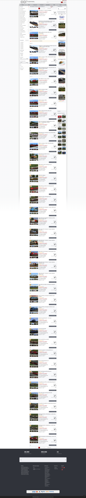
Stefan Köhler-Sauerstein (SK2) (44, 332)
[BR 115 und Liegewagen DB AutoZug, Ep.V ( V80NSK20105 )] (34, 373)
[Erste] (36, 8)
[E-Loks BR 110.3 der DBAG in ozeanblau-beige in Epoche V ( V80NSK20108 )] (34, 405)
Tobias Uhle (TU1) (42, 126)
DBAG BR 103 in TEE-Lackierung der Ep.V (45, 164)
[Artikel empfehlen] (32, 19)
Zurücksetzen (27, 40)
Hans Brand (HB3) (42, 168)
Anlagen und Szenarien (23, 20)
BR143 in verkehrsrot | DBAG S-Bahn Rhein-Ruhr (46, 143)
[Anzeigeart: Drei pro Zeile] (52, 6)
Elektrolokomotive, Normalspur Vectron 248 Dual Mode (47, 132)
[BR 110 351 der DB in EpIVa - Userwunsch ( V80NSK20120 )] (34, 320)
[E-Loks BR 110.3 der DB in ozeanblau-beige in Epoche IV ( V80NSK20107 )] (34, 384)
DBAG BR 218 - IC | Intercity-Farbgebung (45, 10)
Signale (21, 33)
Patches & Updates (47, 471)
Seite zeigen (49, 8)
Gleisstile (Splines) (22, 30)
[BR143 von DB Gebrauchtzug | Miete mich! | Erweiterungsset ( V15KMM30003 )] (34, 34)
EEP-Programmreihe (22, 13)
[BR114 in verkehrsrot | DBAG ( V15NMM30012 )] (34, 91)
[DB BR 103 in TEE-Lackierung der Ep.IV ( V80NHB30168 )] (34, 199)
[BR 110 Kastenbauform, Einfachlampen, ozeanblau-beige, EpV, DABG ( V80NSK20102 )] (34, 416)
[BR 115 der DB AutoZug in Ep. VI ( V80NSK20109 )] (34, 363)
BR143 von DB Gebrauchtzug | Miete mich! (45, 110)
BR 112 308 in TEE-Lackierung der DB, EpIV (45, 392)
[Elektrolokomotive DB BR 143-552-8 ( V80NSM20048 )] (34, 156)
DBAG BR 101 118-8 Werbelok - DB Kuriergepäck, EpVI (47, 251)
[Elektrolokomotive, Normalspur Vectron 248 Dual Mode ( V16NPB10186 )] (34, 135)
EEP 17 (34, 467)
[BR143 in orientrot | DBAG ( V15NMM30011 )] (34, 102)
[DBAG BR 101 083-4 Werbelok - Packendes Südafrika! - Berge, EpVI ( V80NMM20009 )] (34, 231)
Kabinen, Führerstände (23, 34)
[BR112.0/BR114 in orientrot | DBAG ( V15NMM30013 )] (34, 81)
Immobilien (21, 26)
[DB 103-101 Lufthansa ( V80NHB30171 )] (34, 177)
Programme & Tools (22, 17)
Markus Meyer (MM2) (43, 211)
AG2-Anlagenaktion (22, 8)
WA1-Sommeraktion (22, 12)
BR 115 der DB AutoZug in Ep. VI (44, 360)
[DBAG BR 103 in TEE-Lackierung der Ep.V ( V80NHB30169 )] (34, 167)
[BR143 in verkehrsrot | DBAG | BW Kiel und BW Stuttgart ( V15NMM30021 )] (34, 59)
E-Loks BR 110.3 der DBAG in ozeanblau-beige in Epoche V (47, 403)
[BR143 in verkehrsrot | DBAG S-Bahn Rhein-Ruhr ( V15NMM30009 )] (34, 145)
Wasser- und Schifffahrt (23, 25)
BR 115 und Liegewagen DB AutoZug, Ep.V (45, 371)
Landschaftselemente (47, 482)
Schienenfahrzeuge (22, 21)
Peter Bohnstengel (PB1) (43, 136)
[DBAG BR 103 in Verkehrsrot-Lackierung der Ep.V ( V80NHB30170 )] (34, 188)
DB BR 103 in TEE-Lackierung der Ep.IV (45, 196)
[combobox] (24, 66)
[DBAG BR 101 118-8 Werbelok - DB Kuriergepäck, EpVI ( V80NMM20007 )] (34, 253)
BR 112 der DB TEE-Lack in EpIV (44, 339)
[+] (34, 13)
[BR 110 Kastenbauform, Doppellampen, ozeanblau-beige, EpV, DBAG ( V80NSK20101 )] (34, 427)
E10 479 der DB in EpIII (42, 328)
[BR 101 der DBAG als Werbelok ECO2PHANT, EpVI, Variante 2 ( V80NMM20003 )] (34, 298)
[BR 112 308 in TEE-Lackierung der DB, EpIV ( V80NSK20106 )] (34, 395)
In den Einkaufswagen (53, 18)
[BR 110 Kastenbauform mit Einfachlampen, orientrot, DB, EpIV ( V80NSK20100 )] (34, 438)
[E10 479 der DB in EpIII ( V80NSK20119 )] (34, 331)
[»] (42, 8)
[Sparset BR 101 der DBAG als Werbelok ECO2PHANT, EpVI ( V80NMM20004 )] (34, 286)
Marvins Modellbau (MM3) (43, 37)
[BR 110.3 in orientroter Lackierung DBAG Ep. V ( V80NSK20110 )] (34, 352)
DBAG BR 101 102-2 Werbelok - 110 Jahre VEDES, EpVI (47, 207)
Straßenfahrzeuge (47, 476)
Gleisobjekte (21, 29)
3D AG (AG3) (42, 13)
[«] (37, 8)
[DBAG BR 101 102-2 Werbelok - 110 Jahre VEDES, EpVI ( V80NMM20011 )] (34, 209)
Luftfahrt (46, 477)
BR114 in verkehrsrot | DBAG (43, 89)
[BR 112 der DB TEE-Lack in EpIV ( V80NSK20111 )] (34, 341)
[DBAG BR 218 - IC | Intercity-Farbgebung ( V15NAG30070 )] (34, 12)
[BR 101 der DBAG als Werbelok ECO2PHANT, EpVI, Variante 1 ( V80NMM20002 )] (34, 309)
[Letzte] (44, 8)
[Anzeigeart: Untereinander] (51, 6)
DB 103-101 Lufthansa (42, 175)
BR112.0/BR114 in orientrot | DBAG (44, 78)
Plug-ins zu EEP (22, 16)
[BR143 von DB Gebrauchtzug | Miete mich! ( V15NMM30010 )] (34, 113)
